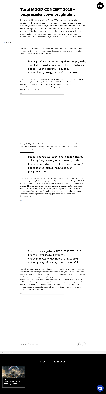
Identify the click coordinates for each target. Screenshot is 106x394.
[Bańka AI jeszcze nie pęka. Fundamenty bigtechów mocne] (13, 371)
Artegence (101, 352)
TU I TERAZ (23, 344)
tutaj (44, 289)
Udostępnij (80, 344)
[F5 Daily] (100, 388)
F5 (12, 352)
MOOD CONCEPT (34, 48)
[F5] (100, 5)
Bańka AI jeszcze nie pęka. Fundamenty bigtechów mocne (12, 383)
